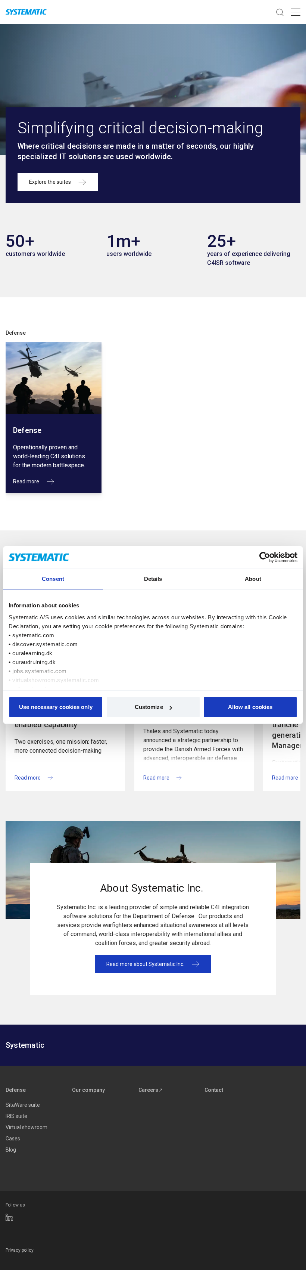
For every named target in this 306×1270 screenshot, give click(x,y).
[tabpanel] (54, 417)
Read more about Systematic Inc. (145, 964)
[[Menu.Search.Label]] (280, 12)
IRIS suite (16, 1116)
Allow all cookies (250, 707)
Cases (13, 1139)
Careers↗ (150, 1090)
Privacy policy (20, 1250)
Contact (213, 1090)
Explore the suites (50, 182)
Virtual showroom (26, 1127)
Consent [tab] (53, 579)
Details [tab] (153, 579)
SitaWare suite (23, 1105)
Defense (16, 333)
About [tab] (253, 579)
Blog (11, 1150)
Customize (149, 707)
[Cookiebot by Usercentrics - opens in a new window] (264, 557)
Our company (88, 1090)
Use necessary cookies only (56, 707)
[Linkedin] (9, 1217)
